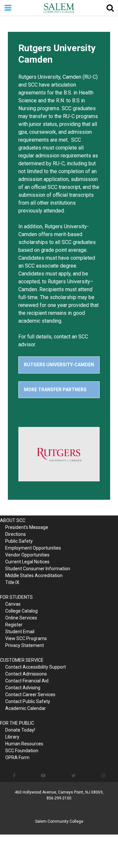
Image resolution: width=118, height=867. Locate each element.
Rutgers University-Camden (59, 364)
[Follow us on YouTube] (43, 775)
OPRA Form (17, 757)
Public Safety (19, 541)
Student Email (19, 631)
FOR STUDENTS (16, 597)
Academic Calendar (25, 708)
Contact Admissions (26, 673)
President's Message (26, 527)
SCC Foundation (21, 750)
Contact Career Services (30, 694)
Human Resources (24, 743)
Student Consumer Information (37, 568)
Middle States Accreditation (34, 575)
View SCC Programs (26, 638)
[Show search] (110, 8)
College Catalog (21, 611)
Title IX (12, 582)
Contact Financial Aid (27, 680)
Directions (15, 534)
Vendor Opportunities (27, 554)
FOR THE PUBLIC (17, 723)
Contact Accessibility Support (35, 667)
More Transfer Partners (55, 389)
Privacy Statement (24, 645)
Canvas (13, 604)
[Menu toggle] (8, 8)
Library (12, 736)
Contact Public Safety (27, 701)
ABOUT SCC (12, 520)
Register (14, 624)
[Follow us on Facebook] (14, 775)
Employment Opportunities (33, 548)
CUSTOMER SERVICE (22, 660)
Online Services (21, 617)
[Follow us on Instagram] (103, 775)
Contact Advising (22, 687)
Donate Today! (20, 730)
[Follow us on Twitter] (73, 775)
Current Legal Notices (27, 561)
